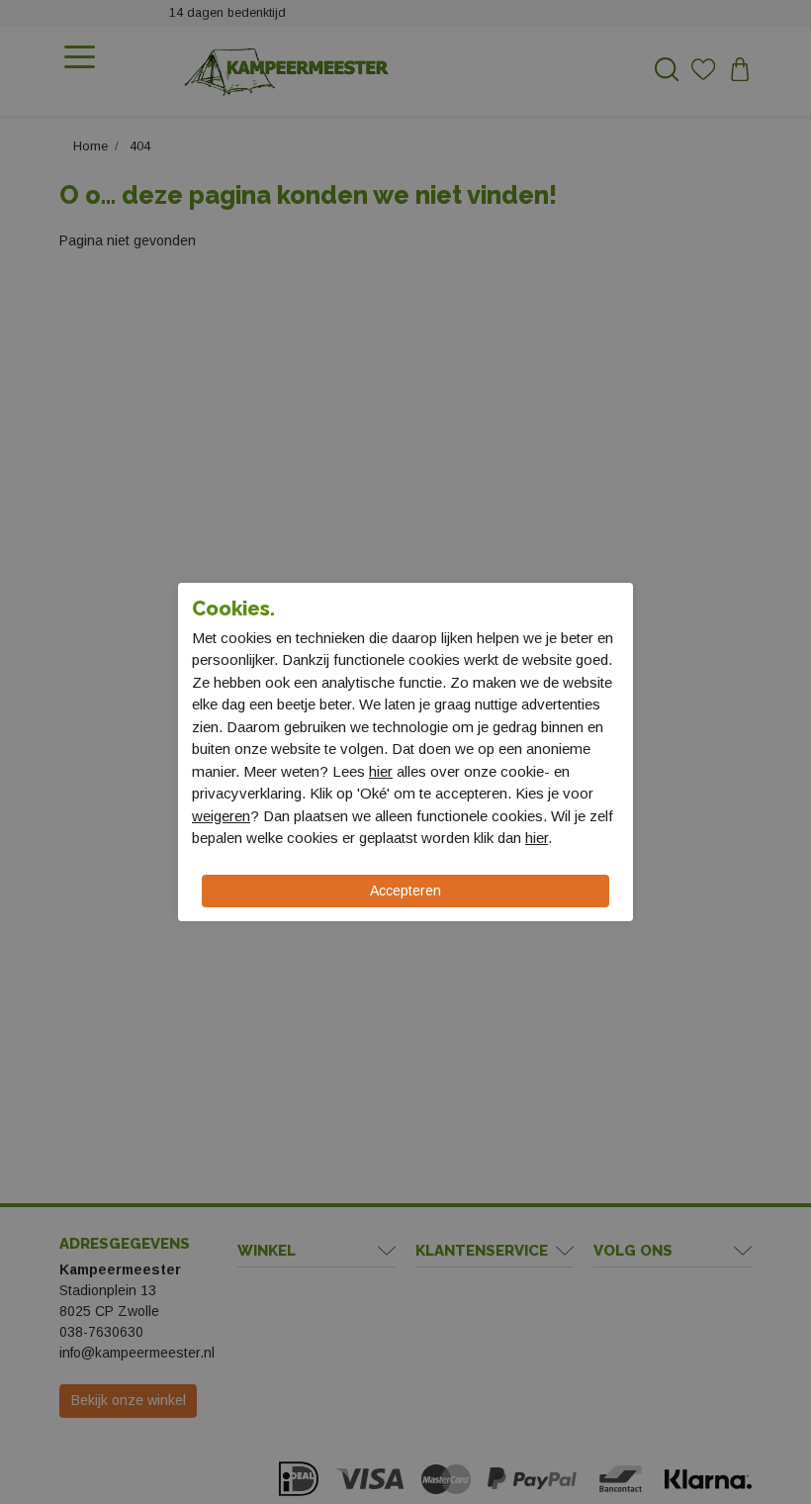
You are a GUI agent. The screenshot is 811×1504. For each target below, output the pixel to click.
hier (381, 771)
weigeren (221, 815)
